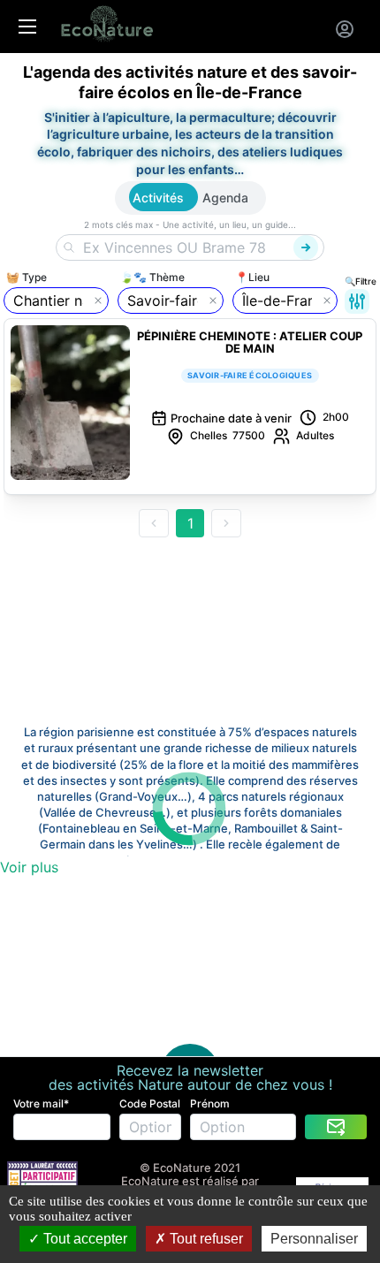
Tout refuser (204, 1238)
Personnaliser (314, 1238)
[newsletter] (336, 1127)
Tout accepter (83, 1238)
